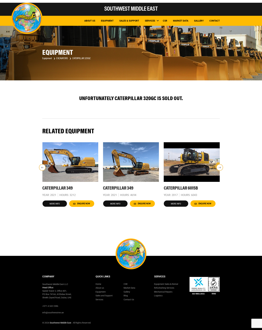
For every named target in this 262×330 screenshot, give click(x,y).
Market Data (129, 287)
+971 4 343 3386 (50, 306)
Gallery (199, 20)
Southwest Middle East (61, 322)
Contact (214, 20)
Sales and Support (104, 295)
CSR (126, 284)
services (150, 20)
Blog (126, 295)
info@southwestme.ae (53, 312)
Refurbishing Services (164, 287)
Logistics (158, 295)
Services (99, 299)
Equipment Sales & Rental (166, 284)
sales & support (129, 20)
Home (98, 284)
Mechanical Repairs (163, 291)
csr (165, 20)
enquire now (83, 203)
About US (89, 20)
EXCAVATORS (62, 58)
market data (180, 20)
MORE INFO (55, 203)
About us (100, 287)
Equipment (107, 20)
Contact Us (129, 299)
